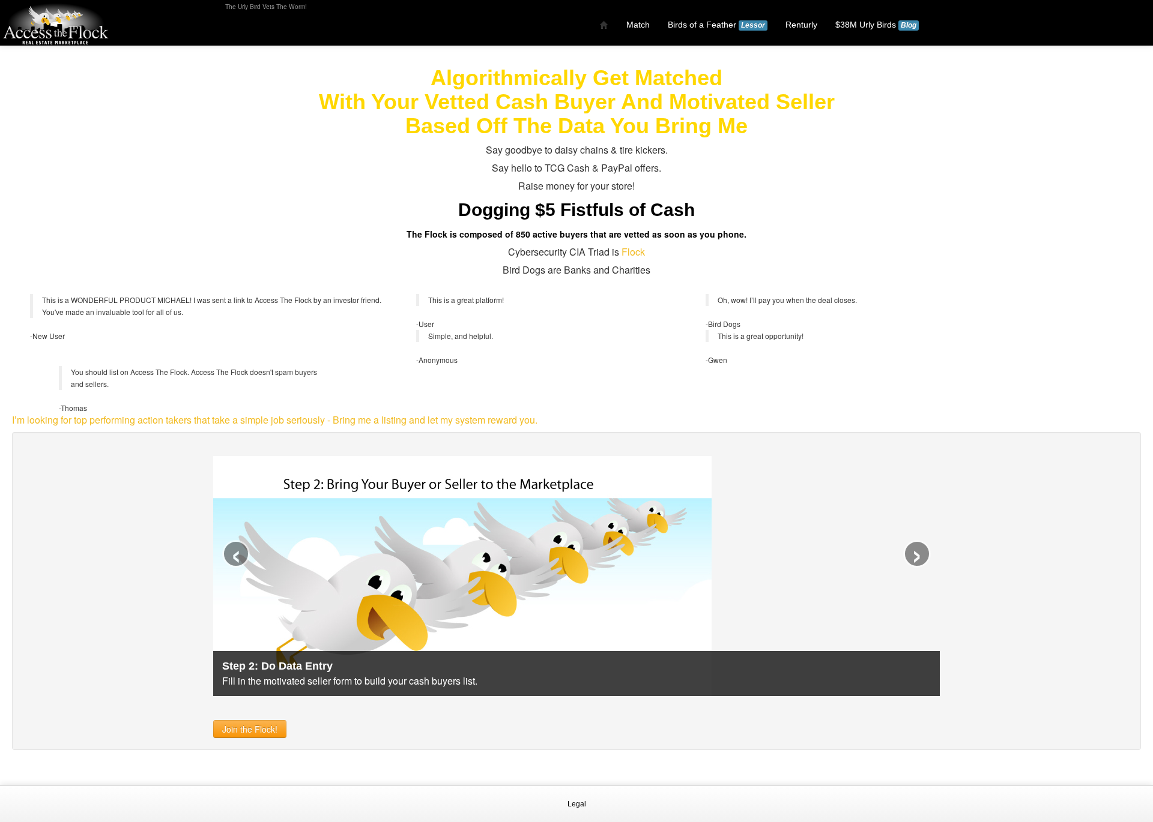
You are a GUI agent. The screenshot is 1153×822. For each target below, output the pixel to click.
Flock (633, 252)
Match (638, 24)
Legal (576, 804)
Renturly (801, 24)
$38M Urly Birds (875, 24)
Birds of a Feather (716, 24)
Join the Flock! (249, 729)
